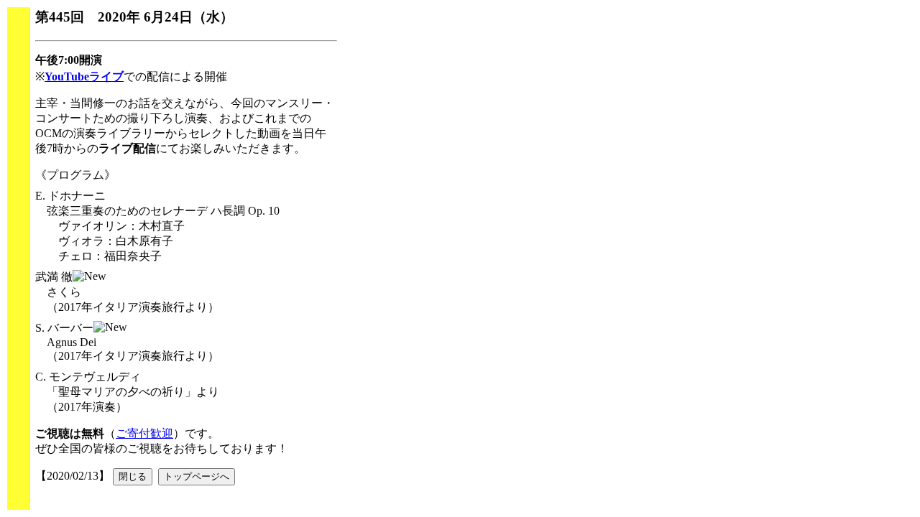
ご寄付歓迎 (144, 433)
